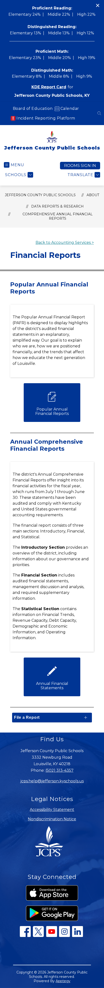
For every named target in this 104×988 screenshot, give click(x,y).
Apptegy (63, 981)
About (93, 195)
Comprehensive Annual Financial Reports (57, 216)
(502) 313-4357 (59, 770)
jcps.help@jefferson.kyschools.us (52, 781)
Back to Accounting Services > (65, 242)
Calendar (69, 108)
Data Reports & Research (57, 206)
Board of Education (33, 108)
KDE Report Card (48, 87)
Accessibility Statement (52, 809)
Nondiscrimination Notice (52, 819)
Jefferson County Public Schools (40, 195)
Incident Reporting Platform (45, 118)
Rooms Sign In (80, 165)
